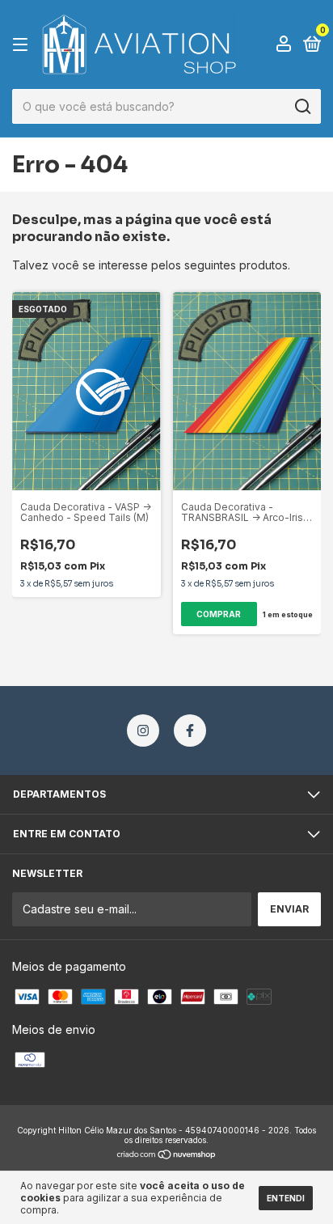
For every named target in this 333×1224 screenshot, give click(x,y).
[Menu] (23, 45)
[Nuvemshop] (166, 1156)
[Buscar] (302, 106)
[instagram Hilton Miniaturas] (143, 730)
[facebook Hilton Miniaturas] (190, 730)
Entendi (286, 1198)
